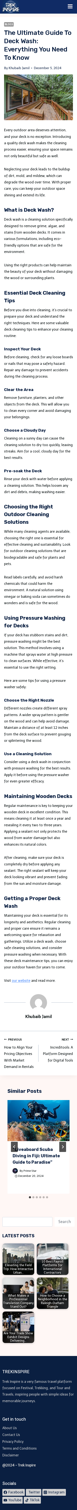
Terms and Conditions (19, 1448)
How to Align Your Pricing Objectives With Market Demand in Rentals (19, 1053)
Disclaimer (10, 1455)
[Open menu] (70, 6)
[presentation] (38, 1120)
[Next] (62, 1147)
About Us (9, 1428)
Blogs (9, 24)
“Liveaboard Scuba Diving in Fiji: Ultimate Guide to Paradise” (36, 1156)
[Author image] (15, 1170)
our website (21, 981)
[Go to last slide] (14, 1147)
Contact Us (11, 1435)
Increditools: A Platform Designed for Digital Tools (58, 1050)
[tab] (30, 1197)
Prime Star (30, 1170)
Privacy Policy (13, 1442)
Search (64, 1221)
